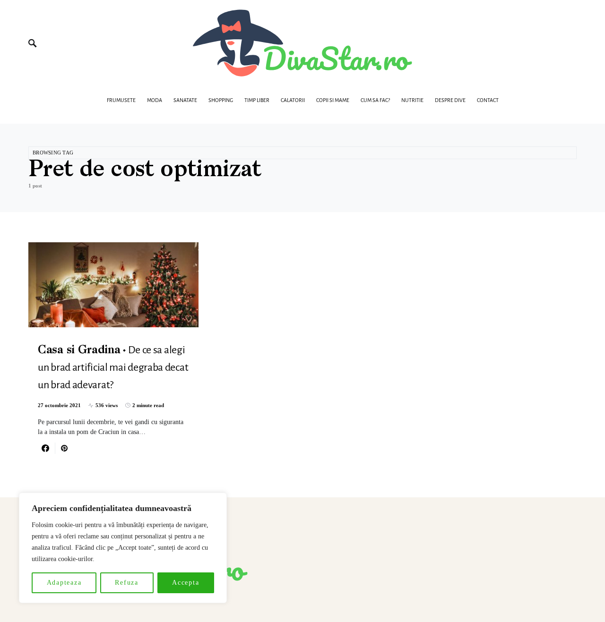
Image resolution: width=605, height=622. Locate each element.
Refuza (126, 582)
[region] (123, 548)
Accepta (185, 582)
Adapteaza (64, 582)
